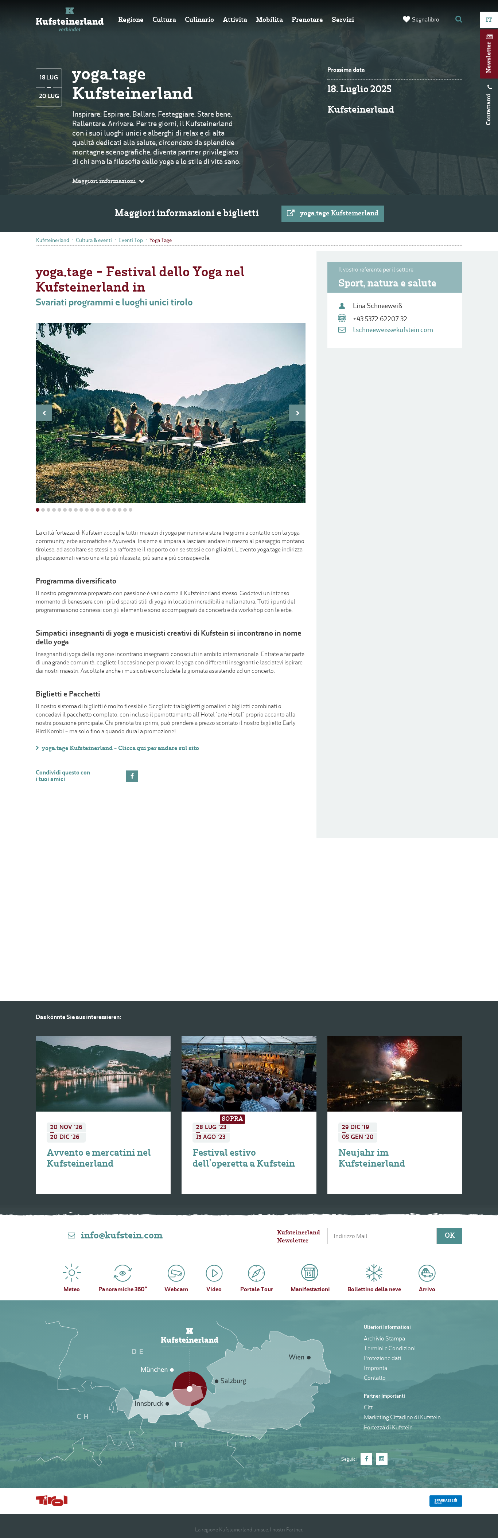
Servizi (343, 20)
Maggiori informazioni (104, 181)
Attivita (235, 20)
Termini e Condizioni (390, 1349)
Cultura (164, 20)
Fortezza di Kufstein (388, 1428)
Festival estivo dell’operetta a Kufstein (98, 1159)
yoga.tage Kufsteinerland (339, 213)
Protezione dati (382, 1359)
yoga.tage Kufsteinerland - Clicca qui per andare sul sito (120, 749)
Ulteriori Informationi (387, 1327)
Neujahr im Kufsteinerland (225, 1159)
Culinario (199, 20)
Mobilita (269, 20)
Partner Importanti (384, 1396)
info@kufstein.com (122, 1236)
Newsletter (489, 57)
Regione (131, 20)
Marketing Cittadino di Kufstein (402, 1418)
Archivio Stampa (384, 1339)
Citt (368, 1408)
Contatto (375, 1378)
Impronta (375, 1368)
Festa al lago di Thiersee (390, 1153)
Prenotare (307, 20)
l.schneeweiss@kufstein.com (393, 330)
